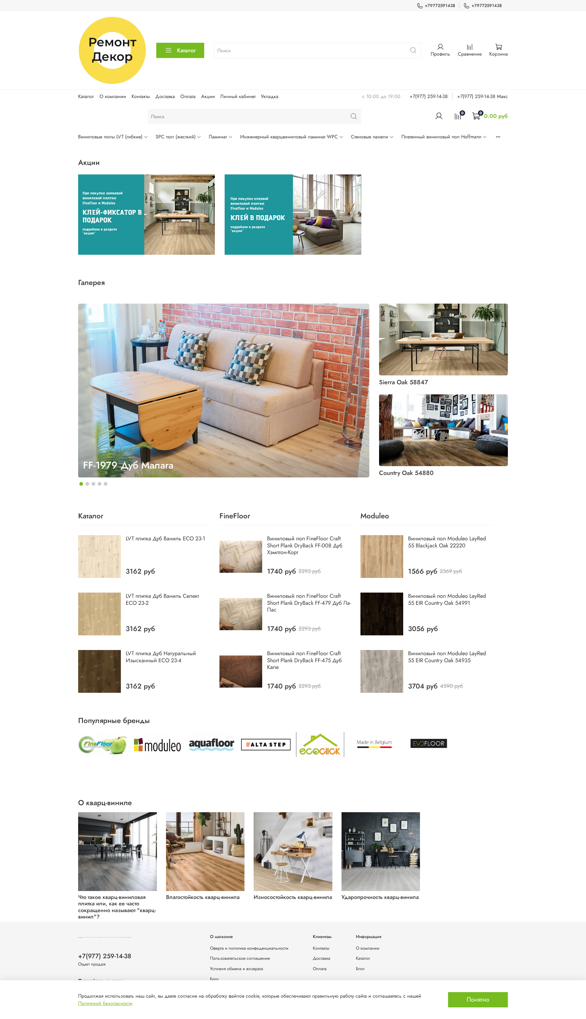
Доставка (165, 96)
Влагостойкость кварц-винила (203, 897)
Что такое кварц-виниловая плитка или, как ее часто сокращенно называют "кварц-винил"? (117, 907)
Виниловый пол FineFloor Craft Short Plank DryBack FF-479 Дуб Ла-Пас (309, 603)
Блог (214, 979)
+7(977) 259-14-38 (429, 96)
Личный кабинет (237, 96)
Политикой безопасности (105, 1003)
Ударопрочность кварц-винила (380, 897)
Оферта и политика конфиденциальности (249, 948)
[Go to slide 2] (87, 484)
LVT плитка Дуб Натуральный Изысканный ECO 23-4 (161, 656)
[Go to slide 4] (99, 484)
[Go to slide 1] (81, 484)
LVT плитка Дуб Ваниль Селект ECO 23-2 (162, 599)
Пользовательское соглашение (240, 958)
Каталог (186, 50)
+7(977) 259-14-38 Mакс (482, 96)
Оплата (188, 96)
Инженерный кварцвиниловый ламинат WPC (289, 136)
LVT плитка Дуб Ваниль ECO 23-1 (165, 538)
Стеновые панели (369, 136)
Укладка (269, 96)
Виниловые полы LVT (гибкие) (110, 136)
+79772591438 (440, 5)
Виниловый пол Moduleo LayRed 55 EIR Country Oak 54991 (447, 599)
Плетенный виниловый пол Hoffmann (441, 136)
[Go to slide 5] (105, 484)
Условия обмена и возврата (236, 969)
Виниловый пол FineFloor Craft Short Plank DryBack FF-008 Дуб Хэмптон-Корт (304, 545)
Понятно (478, 999)
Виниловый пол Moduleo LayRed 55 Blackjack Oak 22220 (447, 542)
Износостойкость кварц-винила (293, 897)
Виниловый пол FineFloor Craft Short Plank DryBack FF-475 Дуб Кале (304, 660)
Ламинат (218, 136)
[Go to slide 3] (93, 484)
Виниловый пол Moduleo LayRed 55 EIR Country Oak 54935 (447, 656)
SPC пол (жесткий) (176, 136)
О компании (112, 96)
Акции (208, 96)
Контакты (141, 96)
